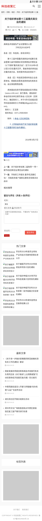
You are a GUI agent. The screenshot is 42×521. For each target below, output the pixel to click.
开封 (18, 12)
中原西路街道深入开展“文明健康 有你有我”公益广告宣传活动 (21, 388)
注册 (40, 2)
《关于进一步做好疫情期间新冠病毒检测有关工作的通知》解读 (21, 360)
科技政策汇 (12, 6)
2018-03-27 (30, 27)
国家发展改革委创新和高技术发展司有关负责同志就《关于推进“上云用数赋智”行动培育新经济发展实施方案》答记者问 (21, 374)
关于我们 (16, 510)
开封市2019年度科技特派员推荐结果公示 (26, 301)
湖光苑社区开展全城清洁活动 (17, 399)
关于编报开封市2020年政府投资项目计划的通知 (26, 265)
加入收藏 (25, 30)
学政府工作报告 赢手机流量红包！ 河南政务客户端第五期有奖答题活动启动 (21, 178)
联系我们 (25, 510)
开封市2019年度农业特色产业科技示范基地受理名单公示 (27, 255)
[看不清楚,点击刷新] (7, 235)
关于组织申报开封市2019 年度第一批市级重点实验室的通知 (27, 291)
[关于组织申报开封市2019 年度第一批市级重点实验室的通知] (9, 291)
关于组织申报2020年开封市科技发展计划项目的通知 (27, 277)
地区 (13, 12)
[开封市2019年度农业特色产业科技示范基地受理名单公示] (9, 255)
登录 (34, 2)
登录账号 (18, 208)
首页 (3, 12)
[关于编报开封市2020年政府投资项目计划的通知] (9, 267)
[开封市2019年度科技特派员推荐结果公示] (9, 303)
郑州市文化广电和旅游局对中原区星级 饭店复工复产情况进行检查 (21, 409)
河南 (8, 12)
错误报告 (33, 30)
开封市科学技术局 (16, 27)
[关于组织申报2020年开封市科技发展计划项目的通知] (9, 279)
